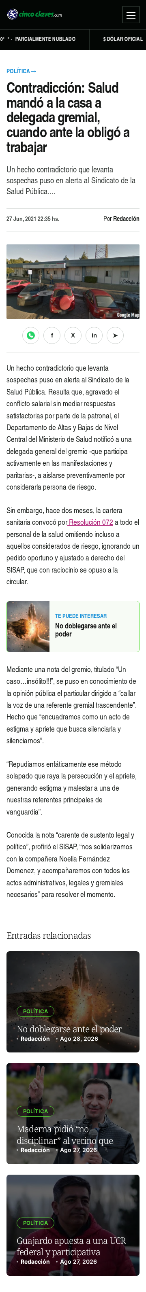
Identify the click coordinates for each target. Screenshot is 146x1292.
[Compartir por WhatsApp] (30, 335)
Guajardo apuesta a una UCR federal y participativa (71, 1246)
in (94, 335)
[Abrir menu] (131, 14)
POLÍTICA (35, 1011)
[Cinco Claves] (34, 14)
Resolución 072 (90, 523)
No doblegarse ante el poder (86, 631)
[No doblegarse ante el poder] (73, 1001)
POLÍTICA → (21, 72)
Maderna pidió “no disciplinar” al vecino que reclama (65, 1140)
